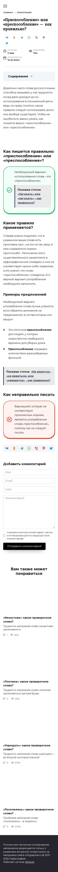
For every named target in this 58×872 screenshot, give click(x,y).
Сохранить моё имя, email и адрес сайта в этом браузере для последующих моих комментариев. (30, 535)
